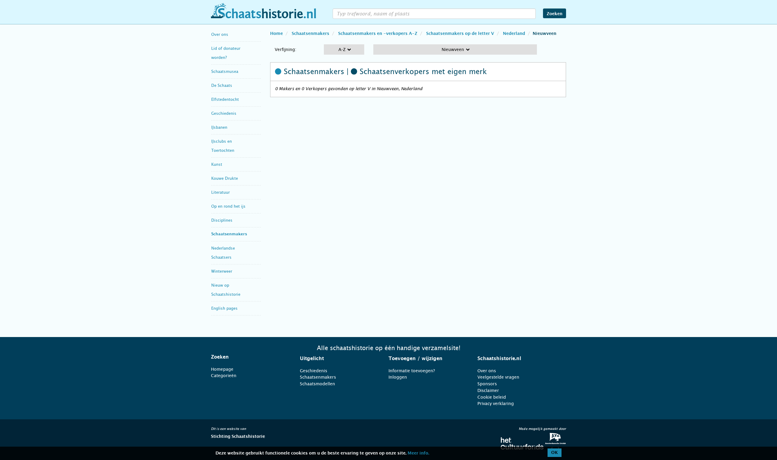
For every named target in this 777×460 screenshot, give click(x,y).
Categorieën (223, 375)
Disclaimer (488, 390)
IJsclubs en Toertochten (222, 146)
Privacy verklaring (495, 403)
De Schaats (221, 85)
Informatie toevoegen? (411, 370)
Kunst (216, 164)
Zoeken (554, 14)
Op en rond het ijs (228, 206)
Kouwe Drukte (224, 178)
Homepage (222, 369)
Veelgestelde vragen (498, 377)
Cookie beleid (491, 397)
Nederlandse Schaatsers (223, 253)
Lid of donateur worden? (225, 53)
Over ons (219, 34)
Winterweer (221, 271)
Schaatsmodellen (317, 383)
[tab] (248, 357)
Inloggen (397, 377)
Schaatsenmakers (229, 234)
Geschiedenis (223, 113)
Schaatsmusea (224, 71)
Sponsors (487, 383)
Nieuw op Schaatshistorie (225, 290)
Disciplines (221, 220)
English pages (224, 308)
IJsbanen (219, 127)
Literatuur (220, 192)
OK (554, 453)
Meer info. (418, 453)
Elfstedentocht (225, 99)
